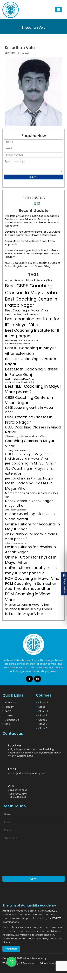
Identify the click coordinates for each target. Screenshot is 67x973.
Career (9, 715)
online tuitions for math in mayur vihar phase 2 (31, 536)
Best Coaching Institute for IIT (22, 314)
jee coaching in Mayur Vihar (30, 463)
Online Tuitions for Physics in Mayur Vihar (31, 560)
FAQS (8, 711)
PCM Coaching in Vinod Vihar (27, 596)
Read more (11, 948)
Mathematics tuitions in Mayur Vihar (31, 493)
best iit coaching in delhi (17, 343)
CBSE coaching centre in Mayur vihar (29, 409)
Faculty (9, 706)
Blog (7, 724)
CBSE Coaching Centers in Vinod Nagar (29, 400)
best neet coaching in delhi (19, 382)
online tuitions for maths (15, 543)
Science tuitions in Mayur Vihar (28, 609)
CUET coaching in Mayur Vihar (29, 454)
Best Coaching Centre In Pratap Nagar (31, 302)
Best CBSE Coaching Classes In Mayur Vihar (32, 289)
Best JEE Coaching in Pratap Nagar (30, 361)
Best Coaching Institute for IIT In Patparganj (33, 333)
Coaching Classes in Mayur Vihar (29, 443)
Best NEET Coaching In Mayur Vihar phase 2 (33, 389)
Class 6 (42, 728)
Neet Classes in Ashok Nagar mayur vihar (29, 503)
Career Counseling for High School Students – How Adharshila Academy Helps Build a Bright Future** (32, 253)
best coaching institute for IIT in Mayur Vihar (32, 322)
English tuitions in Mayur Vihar (26, 459)
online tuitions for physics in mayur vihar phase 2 (31, 570)
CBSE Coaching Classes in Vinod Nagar (33, 430)
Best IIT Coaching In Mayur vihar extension (30, 350)
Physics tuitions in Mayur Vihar (27, 605)
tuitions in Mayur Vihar (24, 613)
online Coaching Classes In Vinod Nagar (30, 516)
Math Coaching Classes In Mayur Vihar (29, 486)
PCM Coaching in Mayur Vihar (33, 578)
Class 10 (43, 711)
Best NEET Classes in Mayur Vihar (19, 379)
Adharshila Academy (51, 963)
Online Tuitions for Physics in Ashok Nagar (30, 549)
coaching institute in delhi (16, 450)
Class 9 (42, 715)
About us (10, 702)
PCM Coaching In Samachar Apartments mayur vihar (30, 586)
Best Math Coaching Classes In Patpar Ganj (31, 372)
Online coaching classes (15, 510)
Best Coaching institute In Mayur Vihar (21, 340)
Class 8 (42, 719)
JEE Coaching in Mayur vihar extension (30, 471)
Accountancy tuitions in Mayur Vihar (29, 280)
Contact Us (12, 719)
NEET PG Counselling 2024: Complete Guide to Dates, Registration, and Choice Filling (32, 264)
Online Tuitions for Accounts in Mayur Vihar (32, 527)
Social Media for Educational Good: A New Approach (30, 242)
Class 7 (42, 724)
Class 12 (43, 702)
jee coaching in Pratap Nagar (29, 478)
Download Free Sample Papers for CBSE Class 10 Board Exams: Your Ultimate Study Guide (32, 233)
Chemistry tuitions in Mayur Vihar (26, 436)
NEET (7, 497)
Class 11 (42, 706)
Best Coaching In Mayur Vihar (26, 310)
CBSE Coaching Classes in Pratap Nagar (29, 419)
